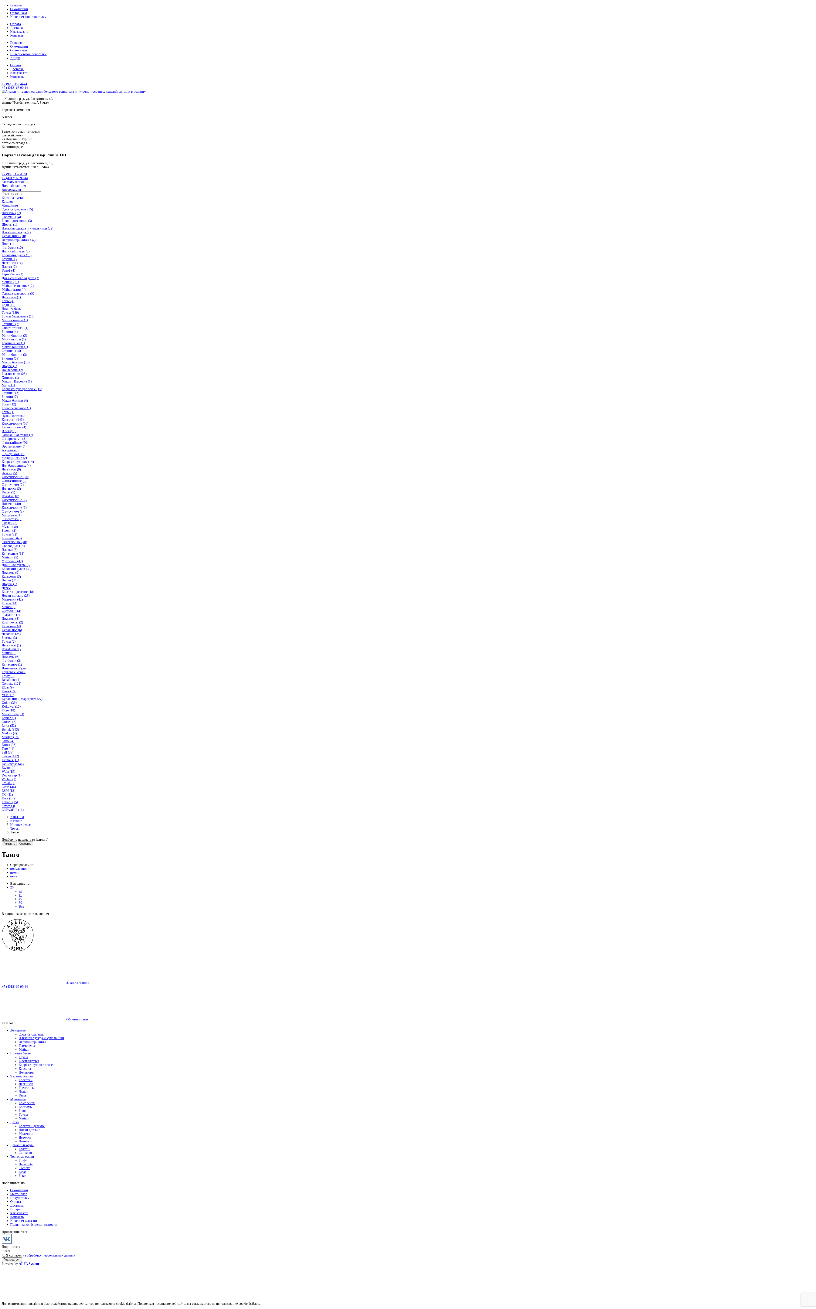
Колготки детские (32, 1126)
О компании (19, 9)
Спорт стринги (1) (15, 328)
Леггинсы (26, 1084)
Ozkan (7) (8, 783)
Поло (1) (8, 243)
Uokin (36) (9, 702)
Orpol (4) (8, 741)
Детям (6, 588)
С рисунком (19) (13, 454)
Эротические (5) (13, 446)
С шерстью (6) (12, 519)
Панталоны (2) (12, 370)
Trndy (23, 1160)
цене (13, 876)
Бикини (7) (10, 396)
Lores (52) (9, 725)
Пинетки (25, 1141)
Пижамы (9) (10, 572)
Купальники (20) (14, 236)
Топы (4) (8, 301)
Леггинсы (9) (11, 469)
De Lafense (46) (13, 764)
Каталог (7, 201)
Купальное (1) (12, 664)
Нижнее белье (12, 308)
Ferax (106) (9, 691)
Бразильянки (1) (13, 343)
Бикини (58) (10, 358)
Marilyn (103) (11, 737)
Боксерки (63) (12, 538)
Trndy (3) (8, 676)
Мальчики (26, 1133)
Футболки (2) (11, 660)
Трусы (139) (10, 312)
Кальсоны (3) (11, 576)
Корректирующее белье (36, 1065)
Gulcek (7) (9, 722)
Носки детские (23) (16, 595)
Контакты (17, 35)
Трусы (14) (9, 603)
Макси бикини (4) (15, 400)
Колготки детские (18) (18, 592)
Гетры (23, 1095)
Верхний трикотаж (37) (18, 240)
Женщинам (10, 205)
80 (20, 902)
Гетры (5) (8, 492)
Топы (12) (9, 404)
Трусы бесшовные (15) (18, 316)
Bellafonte (26, 1164)
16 (20, 895)
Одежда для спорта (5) (18, 293)
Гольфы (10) (10, 496)
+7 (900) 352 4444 (14, 84)
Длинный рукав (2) (16, 251)
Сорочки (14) (11, 217)
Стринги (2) (10, 324)
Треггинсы (26, 1087)
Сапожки (25, 1153)
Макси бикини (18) (16, 362)
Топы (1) (8, 412)
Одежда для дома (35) (17, 209)
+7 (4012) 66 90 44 (15, 87)
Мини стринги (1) (15, 320)
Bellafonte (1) (11, 679)
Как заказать (19, 31)
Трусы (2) (9, 641)
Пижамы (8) (10, 618)
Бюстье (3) (9, 637)
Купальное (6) (12, 630)
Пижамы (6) (10, 657)
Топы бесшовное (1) (16, 408)
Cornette (24, 1168)
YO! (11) (8, 695)
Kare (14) (8, 798)
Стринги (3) (10, 393)
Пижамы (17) (11, 213)
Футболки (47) (12, 561)
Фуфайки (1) (11, 614)
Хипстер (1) (10, 377)
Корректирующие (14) (18, 461)
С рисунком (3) (13, 511)
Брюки (23, 1110)
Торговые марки (14, 672)
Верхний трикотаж (32, 1042)
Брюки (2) (9, 530)
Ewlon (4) (8, 767)
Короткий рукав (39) (16, 569)
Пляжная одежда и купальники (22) (27, 228)
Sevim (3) (8, 806)
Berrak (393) (10, 729)
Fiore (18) (8, 710)
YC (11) (7, 794)
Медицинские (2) (14, 458)
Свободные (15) (13, 546)
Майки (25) (10, 557)
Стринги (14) (11, 351)
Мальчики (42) (12, 599)
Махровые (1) (11, 515)
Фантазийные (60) (15, 442)
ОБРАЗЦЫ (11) (13, 810)
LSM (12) (8, 790)
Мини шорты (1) (14, 339)
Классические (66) (15, 423)
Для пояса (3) (11, 488)
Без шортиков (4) (14, 427)
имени (15, 872)
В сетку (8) (9, 431)
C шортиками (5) (14, 439)
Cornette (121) (11, 683)
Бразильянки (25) (14, 373)
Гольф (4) (8, 270)
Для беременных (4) (16, 465)
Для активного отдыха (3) (20, 278)
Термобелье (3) (12, 274)
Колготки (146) (13, 419)
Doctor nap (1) (11, 775)
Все (21, 906)
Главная (16, 5)
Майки (24, 1049)
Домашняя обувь (14, 668)
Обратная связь (76, 1019)
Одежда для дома (31, 1034)
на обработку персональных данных (49, 1255)
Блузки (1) (9, 259)
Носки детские (29, 1130)
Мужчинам (10, 526)
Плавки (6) (9, 549)
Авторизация (11, 189)
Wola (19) (8, 771)
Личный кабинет (14, 185)
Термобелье (27, 1045)
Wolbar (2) (9, 779)
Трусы (23, 1057)
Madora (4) (9, 733)
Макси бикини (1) (15, 347)
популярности (20, 868)
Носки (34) (9, 580)
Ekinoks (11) (10, 760)
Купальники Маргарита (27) (22, 699)
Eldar (22, 1172)
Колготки (26, 1080)
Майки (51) (10, 282)
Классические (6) (14, 500)
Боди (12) (8, 305)
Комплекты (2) (12, 622)
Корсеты (25, 1068)
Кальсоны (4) (11, 626)
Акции (15, 58)
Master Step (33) (13, 714)
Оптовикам (18, 13)
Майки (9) (9, 653)
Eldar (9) (8, 687)
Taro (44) (8, 748)
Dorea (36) (9, 745)
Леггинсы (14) (12, 263)
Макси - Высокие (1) (17, 381)
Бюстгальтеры (29, 1061)
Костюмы (26, 1107)
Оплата (15, 24)
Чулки (23, 1091)
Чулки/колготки (13, 416)
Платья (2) (9, 266)
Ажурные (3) (11, 450)
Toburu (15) (10, 802)
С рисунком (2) (13, 484)
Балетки (24, 1149)
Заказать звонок (13, 182)
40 (20, 899)
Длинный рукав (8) (16, 565)
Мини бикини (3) (14, 335)
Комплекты (27, 1103)
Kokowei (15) (11, 706)
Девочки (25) (11, 634)
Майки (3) (9, 607)
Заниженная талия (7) (17, 435)
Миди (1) (8, 385)
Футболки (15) (12, 247)
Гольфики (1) (11, 649)
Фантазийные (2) (14, 481)
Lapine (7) (9, 718)
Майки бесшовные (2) (18, 286)
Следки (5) (9, 523)
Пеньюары (26, 1072)
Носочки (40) (11, 504)
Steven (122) (10, 756)
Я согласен (40, 1255)
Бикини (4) (10, 331)
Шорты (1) (9, 224)
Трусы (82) (9, 534)
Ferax (22, 1175)
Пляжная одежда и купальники (41, 1038)
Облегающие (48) (14, 542)
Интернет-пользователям (28, 16)
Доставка (17, 28)
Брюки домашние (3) (17, 220)
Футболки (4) (11, 611)
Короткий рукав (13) (16, 255)
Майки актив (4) (14, 289)
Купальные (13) (13, 553)
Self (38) (7, 752)
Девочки (25, 1137)
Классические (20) (15, 477)
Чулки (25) (9, 473)
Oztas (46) (9, 787)
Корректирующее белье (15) (22, 389)
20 (12, 887)
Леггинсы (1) (11, 297)
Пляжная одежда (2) (16, 232)
